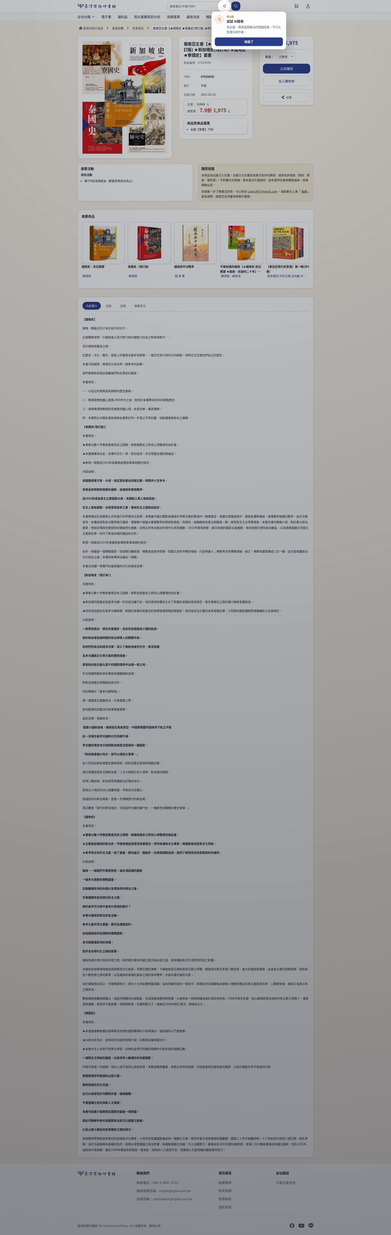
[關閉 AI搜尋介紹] (195, 617)
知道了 (249, 41)
